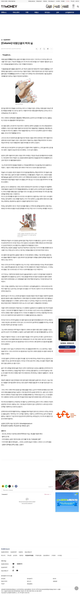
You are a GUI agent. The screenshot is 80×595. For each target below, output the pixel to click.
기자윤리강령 (38, 555)
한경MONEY (7, 40)
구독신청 (72, 1)
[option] (57, 6)
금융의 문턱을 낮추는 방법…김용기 (13, 444)
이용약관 (21, 555)
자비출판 (63, 1)
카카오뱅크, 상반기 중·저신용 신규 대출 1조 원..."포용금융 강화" (21, 439)
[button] (73, 6)
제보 (67, 1)
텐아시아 (29, 581)
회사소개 (3, 555)
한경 (31, 1)
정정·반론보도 (46, 555)
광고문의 (15, 555)
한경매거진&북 (4, 1)
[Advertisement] (40, 26)
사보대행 (58, 1)
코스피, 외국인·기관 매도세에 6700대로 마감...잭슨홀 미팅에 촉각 (22, 434)
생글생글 (55, 581)
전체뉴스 (3, 12)
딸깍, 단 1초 (5, 436)
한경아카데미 (4, 581)
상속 (57, 12)
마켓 (27, 12)
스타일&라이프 (69, 12)
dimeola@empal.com (26, 423)
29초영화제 (29, 583)
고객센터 (53, 555)
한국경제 (3, 578)
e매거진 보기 (67, 351)
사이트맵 (60, 555)
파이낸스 (47, 12)
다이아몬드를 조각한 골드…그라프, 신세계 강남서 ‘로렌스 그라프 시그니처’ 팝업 (26, 442)
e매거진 (77, 1)
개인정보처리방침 (29, 555)
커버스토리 (16, 12)
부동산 (36, 12)
